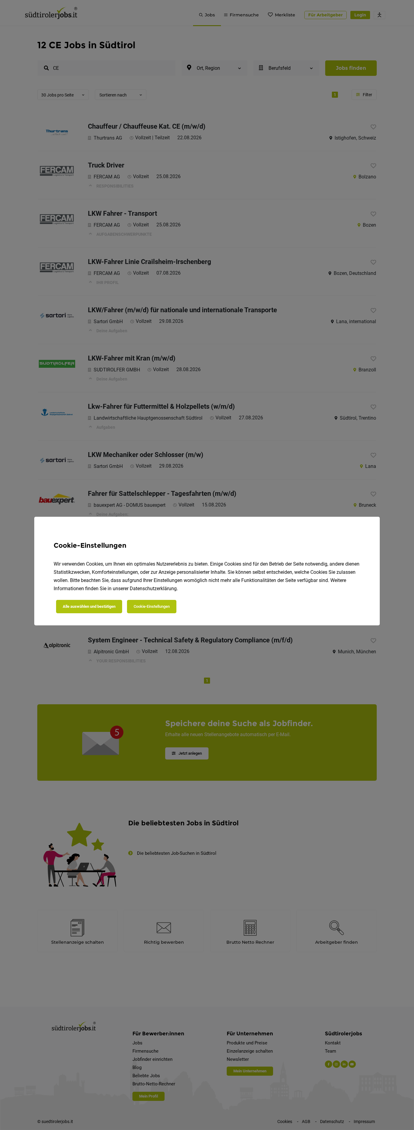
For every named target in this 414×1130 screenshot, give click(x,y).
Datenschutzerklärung (153, 588)
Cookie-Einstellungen (152, 606)
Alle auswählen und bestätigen (89, 606)
